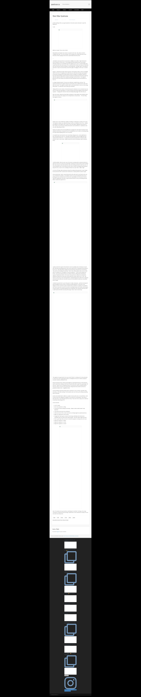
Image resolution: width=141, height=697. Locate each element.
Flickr (84, 4)
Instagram (76, 9)
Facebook (82, 4)
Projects (58, 9)
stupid (74, 517)
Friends (70, 19)
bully (58, 517)
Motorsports (73, 19)
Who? (82, 9)
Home (53, 9)
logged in (58, 531)
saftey (70, 517)
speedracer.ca (55, 4)
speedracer (56, 19)
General (64, 9)
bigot (54, 517)
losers (62, 517)
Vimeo (87, 4)
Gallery (70, 9)
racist (66, 517)
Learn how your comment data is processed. (71, 535)
